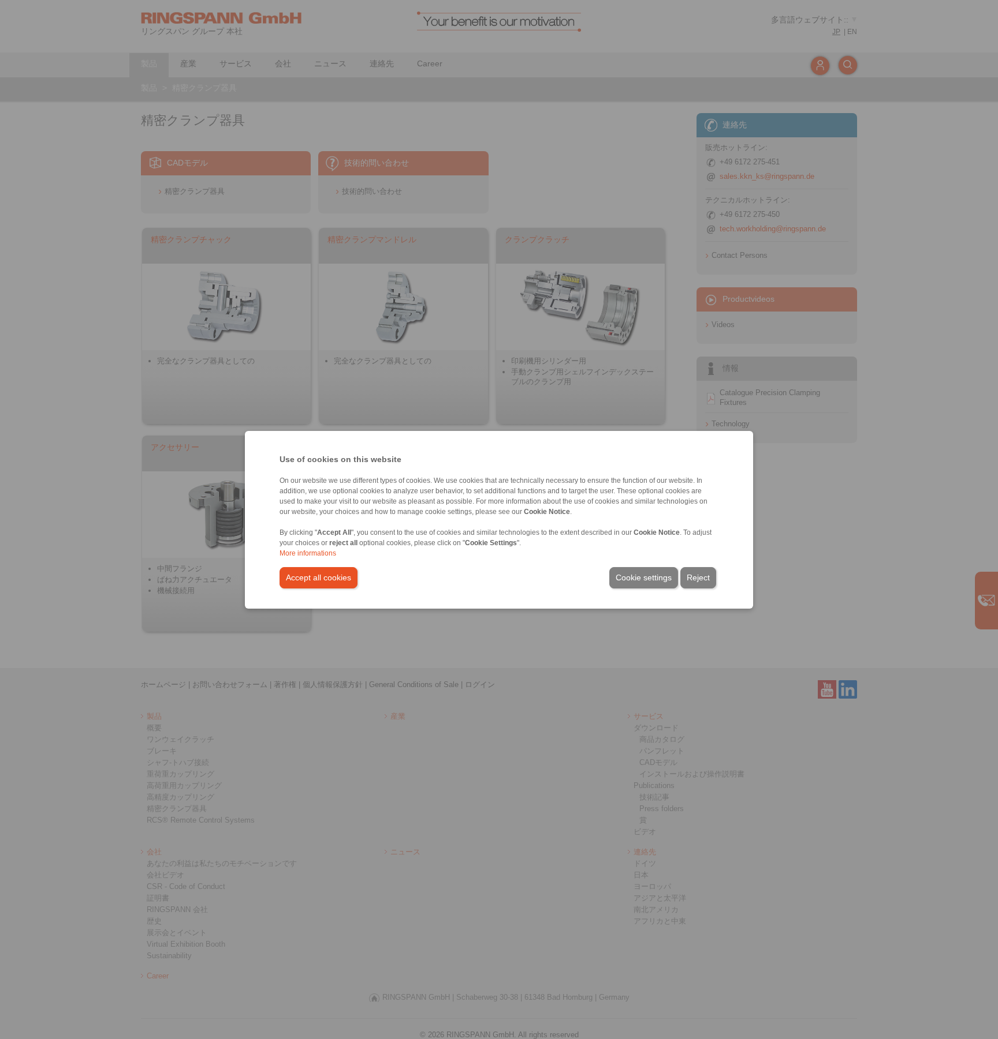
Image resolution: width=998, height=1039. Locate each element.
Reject (698, 577)
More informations (308, 553)
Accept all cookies (318, 577)
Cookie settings (644, 577)
